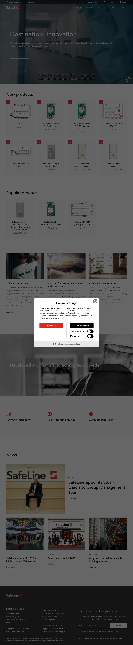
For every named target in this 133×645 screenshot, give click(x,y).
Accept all (51, 325)
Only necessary (82, 325)
